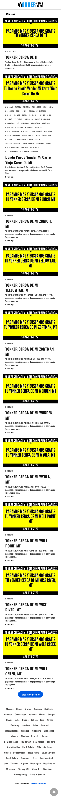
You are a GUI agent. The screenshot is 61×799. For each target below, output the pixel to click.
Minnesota (36, 123)
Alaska (18, 107)
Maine (37, 119)
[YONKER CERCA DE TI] (30, 33)
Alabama (9, 107)
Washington (35, 147)
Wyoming (34, 151)
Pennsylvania (20, 139)
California (48, 107)
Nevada (38, 127)
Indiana (41, 115)
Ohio (38, 135)
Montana (19, 127)
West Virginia (11, 151)
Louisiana (28, 119)
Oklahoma (46, 135)
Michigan (25, 123)
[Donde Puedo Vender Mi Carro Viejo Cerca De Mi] (30, 89)
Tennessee (40, 143)
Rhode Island (34, 139)
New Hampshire (12, 131)
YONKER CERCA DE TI (21, 57)
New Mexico (10, 51)
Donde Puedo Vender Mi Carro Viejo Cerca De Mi (28, 159)
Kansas (8, 119)
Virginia (24, 147)
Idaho (25, 115)
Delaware (33, 111)
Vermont (15, 147)
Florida (42, 111)
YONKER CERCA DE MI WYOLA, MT (28, 479)
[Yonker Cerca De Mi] (30, 4)
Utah (7, 147)
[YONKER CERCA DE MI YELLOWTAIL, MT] (30, 261)
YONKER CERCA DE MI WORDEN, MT (29, 415)
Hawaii (17, 115)
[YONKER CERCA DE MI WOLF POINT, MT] (30, 516)
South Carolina (12, 143)
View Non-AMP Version (38, 783)
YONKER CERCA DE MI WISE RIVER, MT (26, 607)
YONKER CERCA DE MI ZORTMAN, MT (30, 351)
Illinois (32, 115)
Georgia (9, 115)
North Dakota (28, 135)
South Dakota (28, 143)
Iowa (49, 115)
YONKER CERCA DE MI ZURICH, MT (28, 223)
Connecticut (22, 111)
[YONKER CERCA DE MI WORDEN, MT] (30, 388)
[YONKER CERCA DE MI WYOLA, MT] (30, 452)
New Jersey (25, 131)
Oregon (8, 139)
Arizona (27, 107)
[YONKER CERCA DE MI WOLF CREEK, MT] (30, 644)
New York (48, 131)
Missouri (9, 127)
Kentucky (18, 119)
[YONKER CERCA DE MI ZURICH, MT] (30, 197)
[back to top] (54, 792)
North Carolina (12, 135)
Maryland (45, 119)
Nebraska (29, 127)
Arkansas (36, 107)
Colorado (9, 111)
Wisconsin (24, 151)
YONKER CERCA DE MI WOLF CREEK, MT (26, 671)
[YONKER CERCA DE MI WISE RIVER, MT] (30, 580)
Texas (48, 143)
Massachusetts (12, 123)
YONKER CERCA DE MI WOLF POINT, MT (26, 543)
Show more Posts (29, 694)
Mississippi (47, 123)
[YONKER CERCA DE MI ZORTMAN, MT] (30, 325)
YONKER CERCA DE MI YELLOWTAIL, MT (21, 287)
